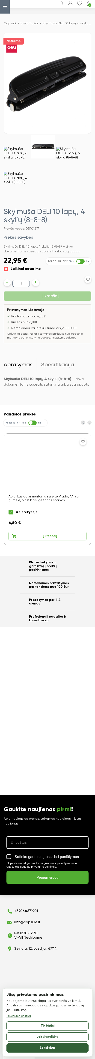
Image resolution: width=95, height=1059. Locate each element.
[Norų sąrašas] (79, 3)
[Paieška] (62, 4)
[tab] (20, 365)
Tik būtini (47, 1025)
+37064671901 (26, 911)
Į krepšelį (50, 296)
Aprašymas (18, 364)
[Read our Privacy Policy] (86, 864)
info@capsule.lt (27, 922)
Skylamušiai (30, 23)
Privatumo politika (18, 1016)
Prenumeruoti (48, 877)
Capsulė (10, 23)
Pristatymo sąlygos (63, 337)
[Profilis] (70, 4)
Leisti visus (47, 1047)
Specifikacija (57, 364)
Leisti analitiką (47, 1036)
